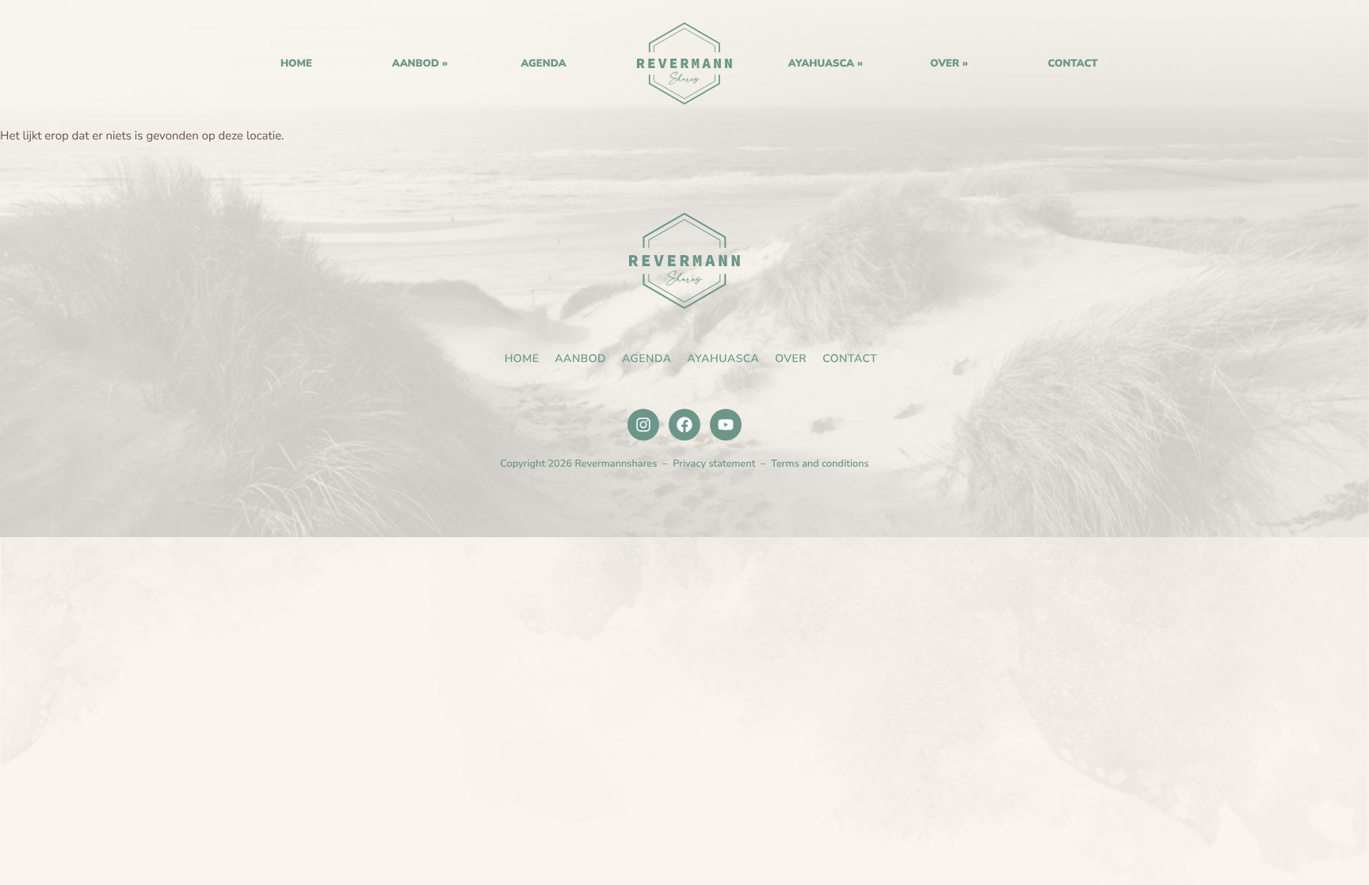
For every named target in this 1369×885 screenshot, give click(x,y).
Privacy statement (714, 463)
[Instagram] (643, 425)
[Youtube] (726, 425)
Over (944, 63)
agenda (543, 63)
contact (1072, 63)
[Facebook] (684, 425)
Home (684, 63)
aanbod (416, 63)
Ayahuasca (821, 63)
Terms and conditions (820, 463)
